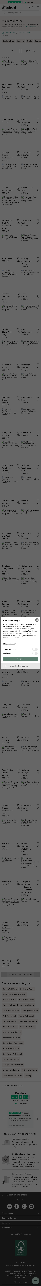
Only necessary (9, 644)
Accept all (20, 659)
